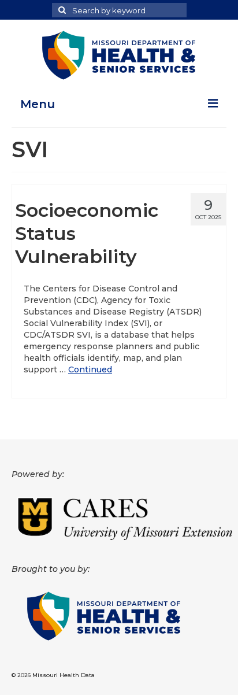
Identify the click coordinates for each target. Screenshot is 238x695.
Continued (90, 369)
